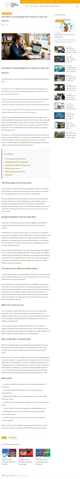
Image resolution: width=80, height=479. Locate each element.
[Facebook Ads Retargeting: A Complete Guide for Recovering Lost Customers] (59, 106)
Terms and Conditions (35, 1)
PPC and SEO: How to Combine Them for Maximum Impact (71, 79)
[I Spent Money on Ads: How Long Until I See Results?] (59, 96)
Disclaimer (44, 1)
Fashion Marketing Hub (21, 476)
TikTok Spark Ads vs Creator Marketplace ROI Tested (42, 462)
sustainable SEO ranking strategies (30, 142)
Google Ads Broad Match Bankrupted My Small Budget (25, 462)
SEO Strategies (34, 6)
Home (26, 6)
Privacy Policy (25, 1)
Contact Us (58, 1)
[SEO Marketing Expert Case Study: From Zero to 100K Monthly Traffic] (59, 49)
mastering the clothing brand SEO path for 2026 (16, 260)
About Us (51, 1)
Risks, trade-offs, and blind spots (15, 172)
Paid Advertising (43, 6)
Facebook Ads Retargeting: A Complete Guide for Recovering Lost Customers (71, 107)
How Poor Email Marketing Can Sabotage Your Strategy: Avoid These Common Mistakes (70, 117)
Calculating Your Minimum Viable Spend (17, 165)
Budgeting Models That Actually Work (16, 162)
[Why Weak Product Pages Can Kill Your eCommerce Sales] (59, 87)
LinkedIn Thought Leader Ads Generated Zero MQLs (8, 462)
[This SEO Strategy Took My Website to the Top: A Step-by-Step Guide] (59, 68)
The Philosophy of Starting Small (15, 159)
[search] (77, 6)
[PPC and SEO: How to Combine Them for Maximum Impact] (59, 78)
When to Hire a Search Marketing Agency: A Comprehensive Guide (71, 126)
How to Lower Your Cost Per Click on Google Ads (64, 36)
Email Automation (55, 6)
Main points (8, 175)
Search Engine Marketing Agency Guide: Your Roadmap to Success (71, 60)
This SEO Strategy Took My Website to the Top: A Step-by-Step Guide (71, 70)
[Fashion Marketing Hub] (12, 4)
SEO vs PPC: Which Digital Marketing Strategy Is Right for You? (71, 136)
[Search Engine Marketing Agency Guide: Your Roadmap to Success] (59, 59)
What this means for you (12, 168)
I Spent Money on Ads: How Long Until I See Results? (71, 97)
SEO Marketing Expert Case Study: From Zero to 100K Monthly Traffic (71, 51)
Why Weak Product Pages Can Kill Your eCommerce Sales (71, 88)
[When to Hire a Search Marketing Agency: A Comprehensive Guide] (59, 125)
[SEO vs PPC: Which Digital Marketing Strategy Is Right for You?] (59, 134)
